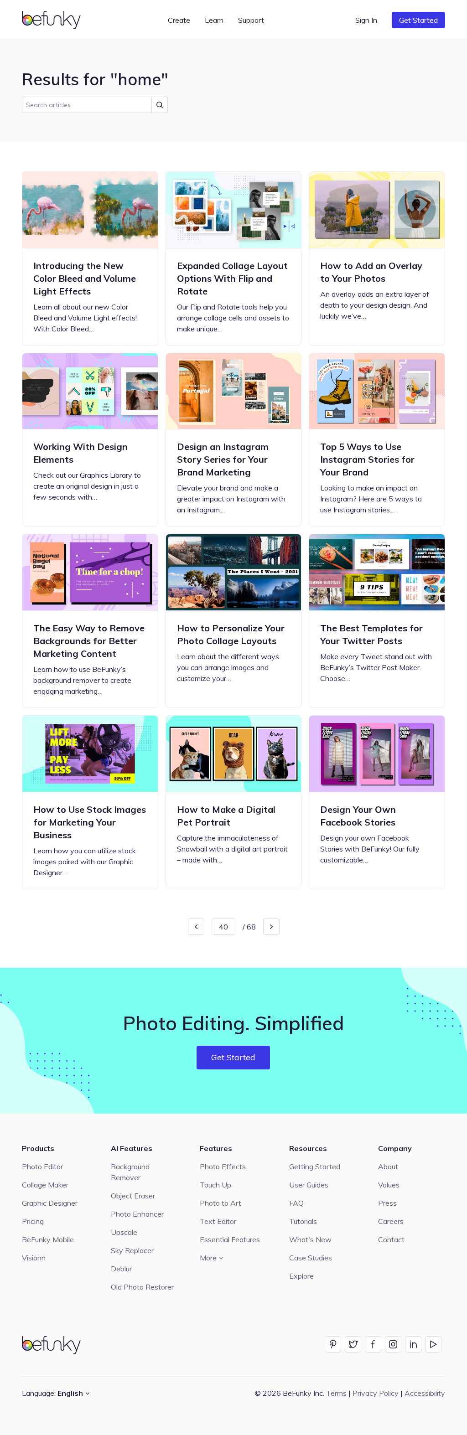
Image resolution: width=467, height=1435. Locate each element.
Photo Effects (223, 1166)
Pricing (33, 1221)
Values (389, 1184)
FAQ (296, 1203)
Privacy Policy (376, 1393)
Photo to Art (220, 1203)
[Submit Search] (159, 105)
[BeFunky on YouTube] (433, 1344)
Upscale (124, 1232)
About (388, 1166)
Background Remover (130, 1172)
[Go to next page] (271, 927)
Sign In (366, 20)
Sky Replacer (132, 1250)
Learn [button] (214, 20)
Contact (391, 1239)
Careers (391, 1221)
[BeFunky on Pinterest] (333, 1344)
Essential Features (230, 1239)
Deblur (121, 1268)
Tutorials (303, 1221)
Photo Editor (42, 1166)
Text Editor (218, 1221)
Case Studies (310, 1257)
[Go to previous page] (196, 927)
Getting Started (314, 1166)
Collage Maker (45, 1184)
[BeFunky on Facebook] (373, 1344)
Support (251, 20)
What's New (310, 1239)
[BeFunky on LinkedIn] (413, 1344)
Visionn (34, 1257)
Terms (336, 1393)
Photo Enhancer (137, 1213)
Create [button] (179, 20)
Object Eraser (133, 1195)
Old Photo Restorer (142, 1286)
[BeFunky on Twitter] (353, 1344)
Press (387, 1203)
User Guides (308, 1184)
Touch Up (215, 1184)
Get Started (418, 20)
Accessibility (425, 1393)
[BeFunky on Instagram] (393, 1344)
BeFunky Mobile (48, 1239)
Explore (301, 1275)
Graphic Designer (50, 1203)
